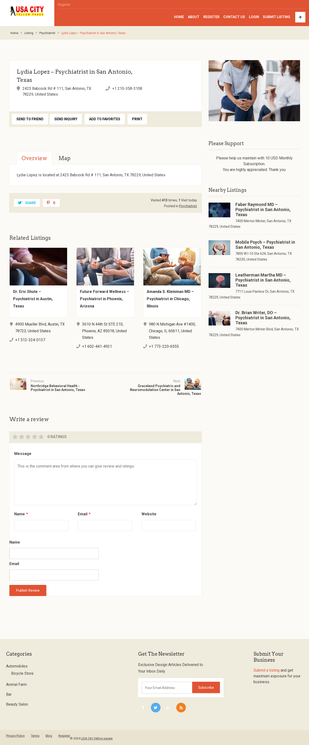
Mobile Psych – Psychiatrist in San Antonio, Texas (265, 245)
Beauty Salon (17, 704)
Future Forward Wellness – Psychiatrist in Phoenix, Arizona (104, 298)
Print (137, 119)
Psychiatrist (47, 33)
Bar (9, 694)
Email (84, 514)
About (193, 17)
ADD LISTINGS (300, 17)
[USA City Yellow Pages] (27, 11)
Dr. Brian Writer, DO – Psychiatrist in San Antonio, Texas (263, 317)
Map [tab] (64, 158)
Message (22, 453)
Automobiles (17, 666)
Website (148, 514)
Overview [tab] (34, 158)
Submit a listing (266, 670)
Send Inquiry (65, 119)
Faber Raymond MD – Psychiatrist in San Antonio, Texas (263, 209)
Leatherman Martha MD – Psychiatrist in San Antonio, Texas (263, 280)
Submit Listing (276, 17)
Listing (28, 33)
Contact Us (234, 17)
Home (179, 17)
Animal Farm (16, 684)
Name (21, 514)
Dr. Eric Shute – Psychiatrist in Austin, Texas (33, 298)
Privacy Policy (15, 736)
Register (64, 5)
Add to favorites (104, 119)
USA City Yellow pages (96, 738)
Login (254, 17)
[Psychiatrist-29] (254, 90)
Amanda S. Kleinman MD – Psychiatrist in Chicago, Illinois (170, 298)
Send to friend (29, 119)
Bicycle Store (22, 673)
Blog (49, 736)
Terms (35, 736)
